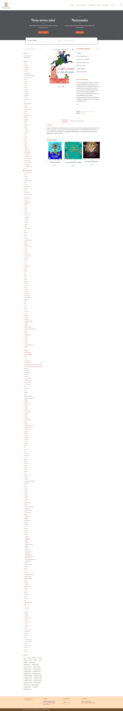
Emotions (26, 244)
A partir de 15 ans (37, 680)
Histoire (26, 219)
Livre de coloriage (27, 382)
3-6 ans (28, 657)
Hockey (25, 331)
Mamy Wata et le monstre (55, 162)
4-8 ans (25, 660)
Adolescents (26, 67)
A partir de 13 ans (37, 678)
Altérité (25, 81)
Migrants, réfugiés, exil (28, 425)
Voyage (25, 649)
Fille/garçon (26, 299)
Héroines (26, 325)
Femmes (26, 291)
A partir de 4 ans (27, 669)
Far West (26, 285)
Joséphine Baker (27, 362)
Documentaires (27, 213)
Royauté (25, 566)
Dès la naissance (35, 684)
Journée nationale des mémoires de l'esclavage (33, 366)
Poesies (26, 220)
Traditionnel (26, 613)
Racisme (26, 504)
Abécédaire (26, 65)
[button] (84, 5)
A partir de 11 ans (38, 675)
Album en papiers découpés (29, 75)
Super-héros (26, 604)
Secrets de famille (27, 576)
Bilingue (85, 111)
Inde (25, 348)
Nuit (25, 457)
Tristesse (26, 625)
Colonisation (26, 148)
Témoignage (26, 608)
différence (26, 200)
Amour (25, 85)
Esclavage (26, 257)
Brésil (25, 127)
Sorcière (25, 590)
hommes (26, 333)
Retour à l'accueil (27, 55)
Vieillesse (26, 635)
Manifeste (26, 408)
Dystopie (26, 232)
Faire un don (105, 5)
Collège (25, 146)
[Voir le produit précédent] (97, 49)
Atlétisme (26, 105)
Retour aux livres (27, 57)
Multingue (26, 431)
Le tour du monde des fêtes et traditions (73, 162)
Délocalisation (27, 192)
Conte (25, 168)
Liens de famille (27, 378)
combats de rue (27, 150)
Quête (25, 500)
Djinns (25, 211)
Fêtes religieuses (27, 297)
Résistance (26, 524)
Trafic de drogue (27, 617)
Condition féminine (27, 158)
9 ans (40, 660)
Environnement (27, 254)
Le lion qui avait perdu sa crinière (91, 161)
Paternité (26, 477)
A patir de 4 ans (37, 682)
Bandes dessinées (27, 109)
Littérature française (28, 380)
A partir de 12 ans (28, 678)
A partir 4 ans (32, 662)
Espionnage (27, 537)
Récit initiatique (27, 508)
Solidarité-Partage (27, 586)
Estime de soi (27, 265)
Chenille (25, 136)
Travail (25, 623)
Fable (25, 275)
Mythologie (26, 437)
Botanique (26, 121)
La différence (26, 370)
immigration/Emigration (28, 344)
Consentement (27, 164)
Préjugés (26, 494)
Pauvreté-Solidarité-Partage (29, 481)
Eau (25, 234)
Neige (25, 445)
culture (25, 184)
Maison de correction (28, 396)
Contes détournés (27, 172)
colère (25, 144)
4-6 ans (39, 657)
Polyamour (26, 491)
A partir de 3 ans (36, 666)
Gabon (25, 307)
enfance (25, 248)
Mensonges (26, 417)
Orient (25, 465)
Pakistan (26, 469)
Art (24, 101)
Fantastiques (27, 539)
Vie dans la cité (27, 629)
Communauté (26, 154)
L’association (91, 5)
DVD (25, 230)
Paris (25, 473)
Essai (25, 263)
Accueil (72, 5)
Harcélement (26, 319)
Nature (25, 441)
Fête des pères (27, 295)
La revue (78, 5)
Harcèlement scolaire (28, 321)
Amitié (25, 83)
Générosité (26, 311)
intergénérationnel (27, 352)
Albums (82, 111)
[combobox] (44, 40)
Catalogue (83, 5)
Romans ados (27, 552)
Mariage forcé (27, 410)
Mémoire (26, 415)
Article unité (27, 684)
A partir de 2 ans (27, 666)
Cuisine (25, 182)
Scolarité (26, 570)
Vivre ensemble (27, 645)
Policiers (26, 549)
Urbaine (25, 627)
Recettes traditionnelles (28, 506)
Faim (25, 277)
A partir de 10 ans (37, 673)
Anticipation (26, 95)
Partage (25, 475)
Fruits (25, 301)
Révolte (25, 528)
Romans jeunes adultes (29, 556)
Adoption (26, 69)
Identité (25, 340)
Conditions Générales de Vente (44, 709)
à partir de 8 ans (27, 689)
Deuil (25, 196)
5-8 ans (35, 660)
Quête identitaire (27, 502)
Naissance (26, 439)
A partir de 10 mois (28, 675)
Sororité (25, 592)
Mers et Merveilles (56, 160)
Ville (25, 637)
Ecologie (26, 238)
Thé (25, 610)
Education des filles (28, 240)
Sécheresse (26, 572)
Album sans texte (27, 77)
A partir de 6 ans (27, 671)
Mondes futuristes (27, 427)
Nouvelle (26, 547)
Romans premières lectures (30, 559)
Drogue (25, 226)
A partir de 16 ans (28, 682)
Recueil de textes (28, 551)
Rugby (25, 568)
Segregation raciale (28, 578)
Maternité (26, 413)
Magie (25, 394)
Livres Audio (26, 388)
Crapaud (25, 178)
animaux (26, 89)
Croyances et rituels (28, 180)
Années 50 (26, 91)
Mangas (25, 406)
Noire (25, 451)
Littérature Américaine (29, 544)
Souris (25, 596)
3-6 (24, 657)
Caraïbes (26, 129)
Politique (26, 489)
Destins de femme (27, 194)
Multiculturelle (27, 429)
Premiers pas (26, 496)
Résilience (26, 522)
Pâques (25, 471)
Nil (24, 447)
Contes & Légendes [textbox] (44, 40)
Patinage (26, 479)
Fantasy (25, 283)
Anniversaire (26, 93)
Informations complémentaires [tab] (77, 121)
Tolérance (27, 584)
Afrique (25, 71)
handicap (26, 317)
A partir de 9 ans (27, 673)
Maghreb (26, 392)
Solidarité (26, 582)
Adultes (25, 662)
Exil (25, 273)
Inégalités (26, 350)
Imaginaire (26, 342)
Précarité (26, 492)
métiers (25, 421)
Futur (25, 305)
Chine (25, 140)
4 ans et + (34, 657)
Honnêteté (26, 336)
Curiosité (26, 188)
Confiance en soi (27, 162)
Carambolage (26, 131)
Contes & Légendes (91, 111)
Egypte (25, 242)
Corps (25, 174)
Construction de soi (28, 166)
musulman (26, 435)
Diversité (26, 208)
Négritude (26, 443)
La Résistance (27, 372)
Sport (25, 600)
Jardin (25, 356)
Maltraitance (26, 404)
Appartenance (27, 99)
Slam (25, 580)
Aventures (27, 536)
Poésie (25, 487)
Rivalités (26, 530)
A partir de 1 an (35, 664)
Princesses (26, 498)
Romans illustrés (28, 554)
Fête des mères (27, 293)
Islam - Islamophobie (28, 354)
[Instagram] (68, 702)
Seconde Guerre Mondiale (29, 574)
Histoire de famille (27, 327)
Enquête (25, 250)
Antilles (25, 97)
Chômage (26, 142)
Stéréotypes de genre (28, 602)
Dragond (26, 224)
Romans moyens (28, 557)
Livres (25, 386)
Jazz (25, 358)
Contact (99, 5)
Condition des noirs (28, 156)
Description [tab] (65, 121)
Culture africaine (27, 186)
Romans (25, 534)
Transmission (26, 621)
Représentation (27, 520)
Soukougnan (26, 594)
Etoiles (25, 269)
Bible (25, 113)
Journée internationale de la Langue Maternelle (33, 364)
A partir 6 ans (27, 664)
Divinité (25, 210)
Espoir (25, 261)
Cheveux (26, 138)
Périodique (26, 483)
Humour (25, 338)
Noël (25, 449)
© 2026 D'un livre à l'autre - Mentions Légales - (31, 709)
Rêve (25, 526)
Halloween (26, 315)
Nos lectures (61, 160)
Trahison (26, 619)
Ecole (25, 236)
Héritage (26, 323)
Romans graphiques (28, 564)
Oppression (26, 463)
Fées (25, 287)
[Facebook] (64, 702)
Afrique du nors (27, 73)
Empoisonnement (27, 246)
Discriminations (27, 202)
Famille (25, 279)
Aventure (26, 107)
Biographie (26, 119)
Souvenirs (26, 598)
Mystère (26, 546)
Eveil (25, 271)
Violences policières (28, 641)
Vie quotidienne (27, 631)
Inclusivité (26, 346)
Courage (25, 176)
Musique (26, 433)
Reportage (26, 518)
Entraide (25, 252)
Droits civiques (27, 228)
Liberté (25, 376)
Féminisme (26, 289)
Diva (25, 206)
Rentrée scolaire (27, 516)
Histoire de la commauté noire (30, 329)
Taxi (25, 606)
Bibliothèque (26, 115)
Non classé (26, 453)
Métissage (26, 423)
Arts (25, 215)
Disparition (26, 204)
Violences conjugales (28, 639)
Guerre (25, 313)
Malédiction (26, 402)
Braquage (26, 125)
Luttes (25, 390)
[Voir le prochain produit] (99, 49)
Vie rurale (26, 633)
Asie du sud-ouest (27, 103)
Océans (25, 461)
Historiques (27, 542)
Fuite (25, 303)
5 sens (25, 63)
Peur (25, 485)
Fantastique (26, 281)
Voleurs (25, 647)
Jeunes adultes (27, 687)
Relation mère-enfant (28, 510)
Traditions (26, 615)
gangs (25, 309)
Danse (25, 190)
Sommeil (26, 588)
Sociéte (26, 222)
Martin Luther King (27, 412)
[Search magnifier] (121, 5)
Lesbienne (26, 374)
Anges (25, 87)
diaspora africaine (27, 198)
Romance (26, 532)
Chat (25, 134)
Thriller (26, 562)
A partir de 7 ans (83, 113)
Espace (25, 259)
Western (26, 651)
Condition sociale (27, 160)
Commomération (27, 152)
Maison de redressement (29, 398)
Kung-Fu (25, 368)
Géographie (27, 217)
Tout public (35, 687)
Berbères (26, 111)
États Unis (26, 267)
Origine (25, 467)
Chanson (26, 132)
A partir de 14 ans (28, 680)
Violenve (26, 643)
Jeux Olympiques (27, 360)
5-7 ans (30, 660)
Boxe (25, 123)
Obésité (25, 459)
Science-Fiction (28, 561)
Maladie (25, 400)
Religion (25, 514)
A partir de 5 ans (36, 669)
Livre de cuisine (27, 384)
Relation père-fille (27, 512)
